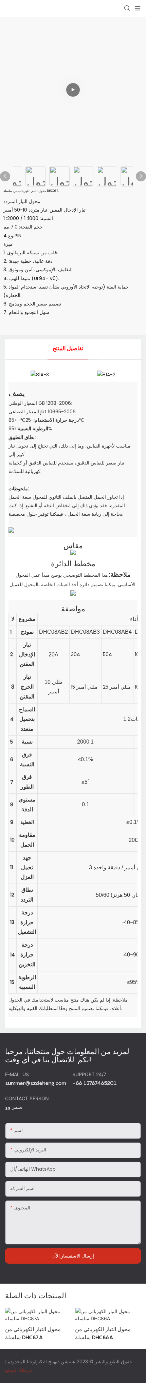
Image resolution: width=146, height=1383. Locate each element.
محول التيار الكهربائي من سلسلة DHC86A (103, 1333)
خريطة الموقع (19, 1370)
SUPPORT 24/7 (90, 1074)
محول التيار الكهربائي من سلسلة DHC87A (33, 1333)
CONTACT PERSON (27, 1098)
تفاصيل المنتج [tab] (68, 348)
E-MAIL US (17, 1074)
